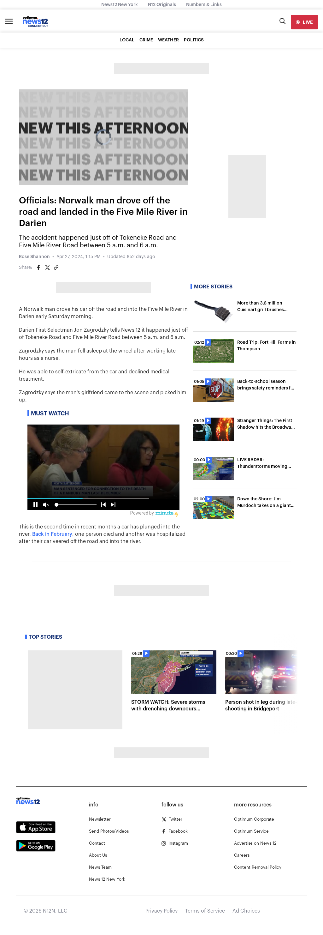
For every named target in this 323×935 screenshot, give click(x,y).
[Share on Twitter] (47, 267)
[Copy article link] (56, 267)
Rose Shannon (34, 257)
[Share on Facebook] (38, 267)
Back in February (52, 534)
